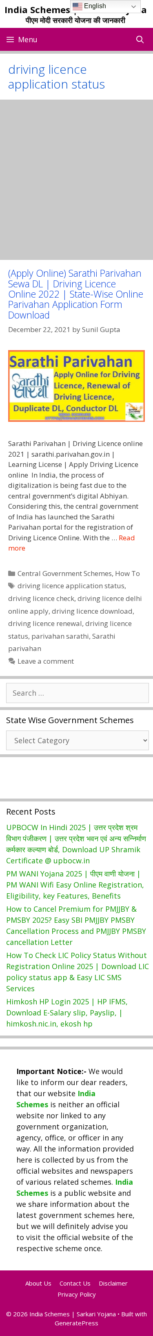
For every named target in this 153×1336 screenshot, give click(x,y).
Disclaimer (113, 1283)
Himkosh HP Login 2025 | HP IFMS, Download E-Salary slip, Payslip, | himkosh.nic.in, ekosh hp (67, 1013)
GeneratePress (76, 1323)
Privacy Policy (77, 1294)
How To (127, 573)
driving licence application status (71, 585)
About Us (38, 1283)
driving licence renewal (45, 623)
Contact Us (75, 1283)
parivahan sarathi (60, 636)
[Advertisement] (76, 180)
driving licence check (41, 598)
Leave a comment (46, 661)
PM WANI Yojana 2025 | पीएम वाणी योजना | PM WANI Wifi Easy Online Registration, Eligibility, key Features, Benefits (75, 885)
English (94, 5)
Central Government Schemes (65, 573)
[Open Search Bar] (140, 39)
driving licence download (92, 611)
